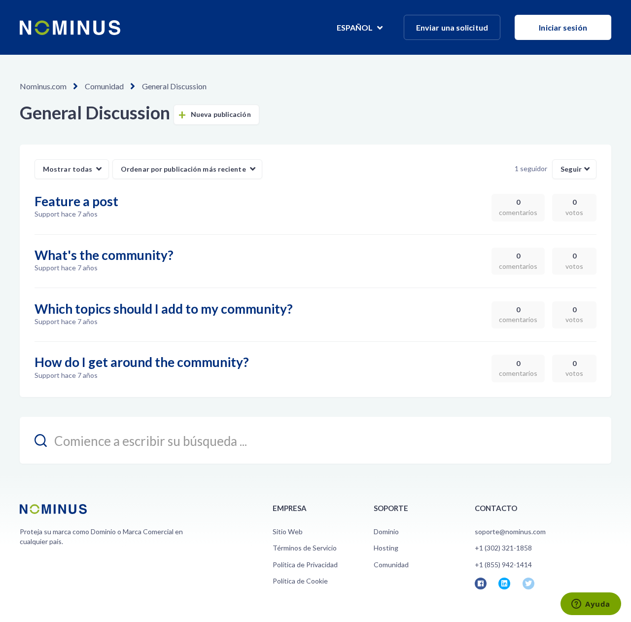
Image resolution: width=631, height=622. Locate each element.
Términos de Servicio (305, 548)
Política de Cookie (300, 581)
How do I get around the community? (142, 362)
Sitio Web (288, 531)
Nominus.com (43, 86)
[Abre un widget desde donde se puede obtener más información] (591, 604)
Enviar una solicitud (452, 27)
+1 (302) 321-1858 (503, 548)
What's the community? (104, 255)
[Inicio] (70, 27)
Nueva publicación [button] (221, 114)
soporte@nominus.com (510, 531)
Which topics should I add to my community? (164, 309)
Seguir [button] (571, 169)
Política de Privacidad (305, 564)
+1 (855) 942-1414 (503, 564)
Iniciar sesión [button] (563, 27)
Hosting (386, 548)
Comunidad (104, 86)
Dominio (386, 531)
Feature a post (76, 201)
